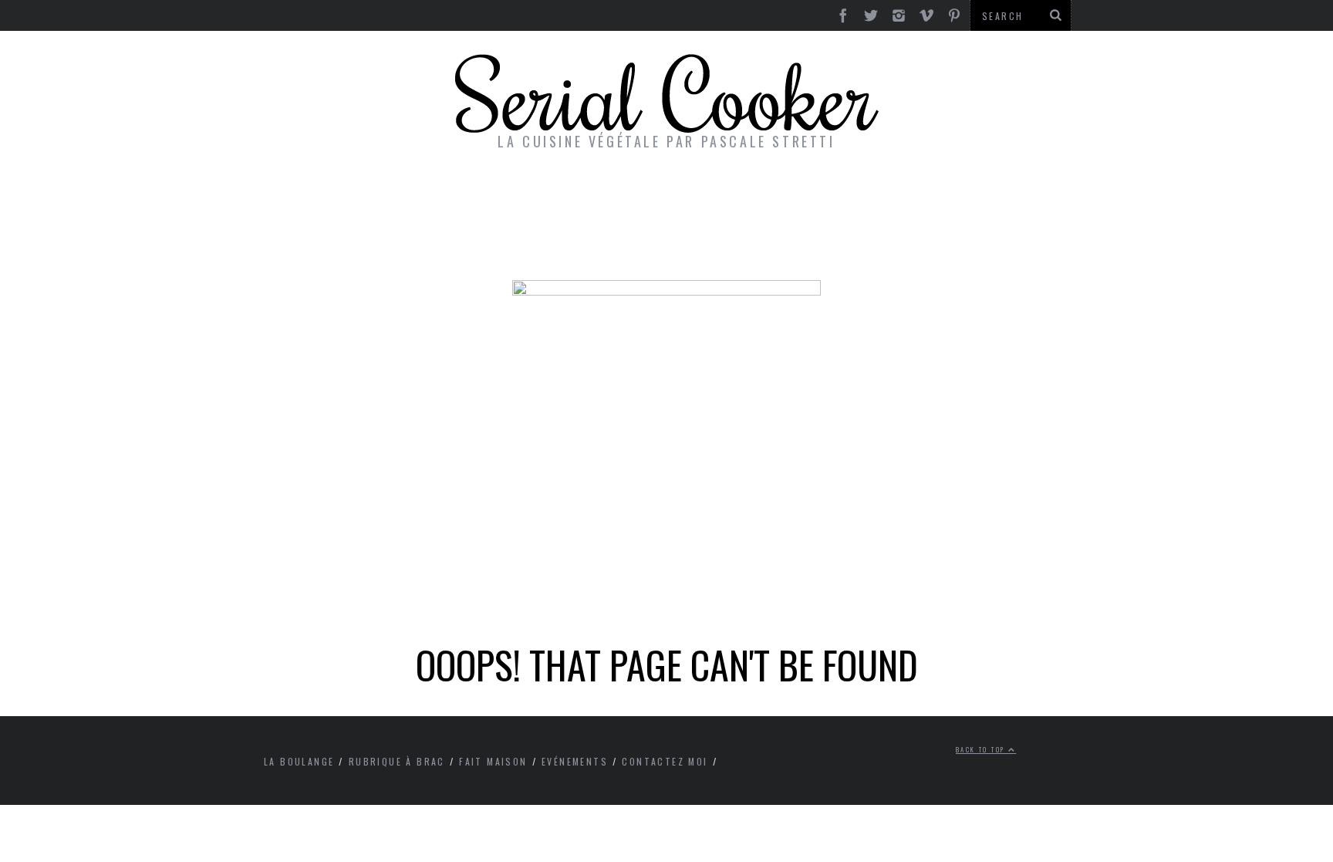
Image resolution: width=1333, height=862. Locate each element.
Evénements (575, 761)
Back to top (982, 749)
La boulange (299, 761)
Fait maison (493, 761)
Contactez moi (664, 761)
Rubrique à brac (397, 761)
